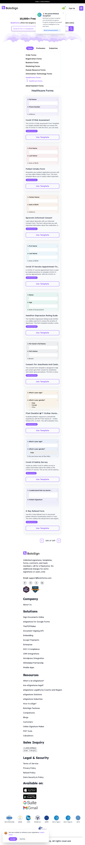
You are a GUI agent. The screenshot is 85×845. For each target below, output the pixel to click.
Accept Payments (31, 640)
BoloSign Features (31, 708)
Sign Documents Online (33, 617)
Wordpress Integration (33, 658)
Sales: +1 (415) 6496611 (42, 1)
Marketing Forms (33, 66)
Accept (12, 839)
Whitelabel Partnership (33, 663)
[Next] (59, 541)
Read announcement (51, 30)
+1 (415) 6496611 (29, 748)
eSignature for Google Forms (36, 621)
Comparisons (29, 713)
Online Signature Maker (33, 726)
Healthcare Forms (33, 77)
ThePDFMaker (29, 626)
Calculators (28, 735)
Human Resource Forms (36, 70)
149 (53, 540)
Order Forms (31, 55)
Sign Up (72, 8)
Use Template (42, 137)
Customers (28, 722)
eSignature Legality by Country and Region (42, 690)
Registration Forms (34, 59)
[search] (71, 28)
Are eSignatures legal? (33, 685)
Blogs (25, 717)
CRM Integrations (31, 654)
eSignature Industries (33, 699)
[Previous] (42, 541)
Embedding (28, 635)
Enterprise (27, 644)
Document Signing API (33, 631)
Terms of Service (30, 763)
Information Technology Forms (39, 74)
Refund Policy (29, 772)
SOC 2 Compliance (31, 649)
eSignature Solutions (32, 694)
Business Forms (32, 62)
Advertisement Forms (35, 86)
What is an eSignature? (33, 681)
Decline (22, 839)
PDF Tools (27, 731)
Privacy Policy (29, 768)
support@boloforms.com (40, 578)
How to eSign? (29, 703)
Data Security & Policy (33, 777)
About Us (27, 604)
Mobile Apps (28, 667)
